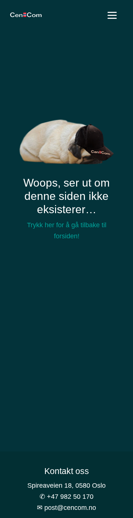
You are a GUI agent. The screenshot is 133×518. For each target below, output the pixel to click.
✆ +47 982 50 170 (66, 496)
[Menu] (112, 16)
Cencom (25, 15)
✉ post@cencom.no (66, 507)
